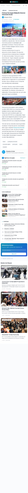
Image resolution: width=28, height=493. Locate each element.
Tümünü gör (22, 157)
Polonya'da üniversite (18, 127)
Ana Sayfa (3, 5)
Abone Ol (14, 253)
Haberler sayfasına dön (7, 258)
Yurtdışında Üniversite (16, 5)
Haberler (8, 5)
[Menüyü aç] (2, 2)
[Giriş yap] (26, 2)
